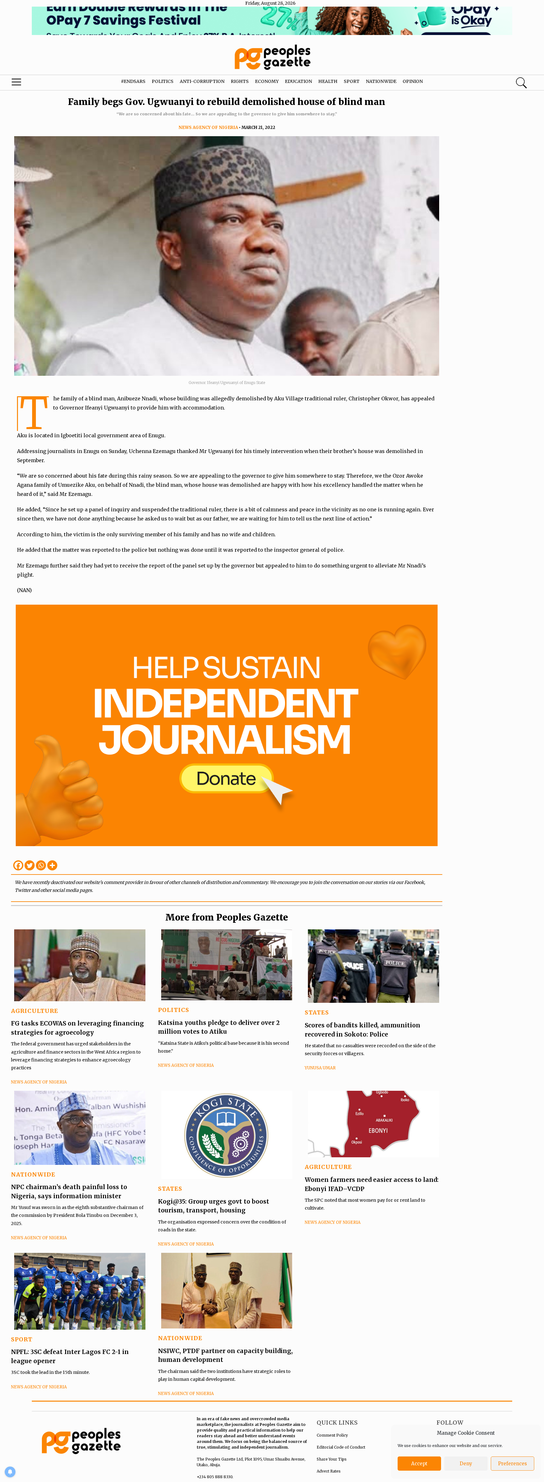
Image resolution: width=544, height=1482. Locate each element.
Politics (162, 81)
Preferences (512, 1464)
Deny (466, 1464)
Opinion (413, 81)
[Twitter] (30, 865)
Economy (267, 81)
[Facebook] (18, 865)
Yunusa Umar (320, 1068)
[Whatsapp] (41, 865)
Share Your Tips (332, 1459)
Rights (240, 81)
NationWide (33, 1174)
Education (298, 81)
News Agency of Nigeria (208, 127)
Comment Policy (332, 1435)
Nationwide (381, 81)
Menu (29, 83)
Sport (352, 81)
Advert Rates (329, 1471)
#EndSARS (133, 81)
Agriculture (34, 1010)
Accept (419, 1464)
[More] (52, 865)
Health (327, 81)
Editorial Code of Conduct (341, 1447)
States (317, 1012)
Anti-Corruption (202, 81)
